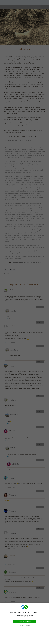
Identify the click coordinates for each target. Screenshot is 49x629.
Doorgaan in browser (24, 625)
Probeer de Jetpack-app (24, 621)
